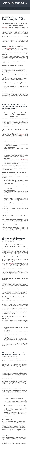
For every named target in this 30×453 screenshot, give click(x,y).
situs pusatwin (4, 27)
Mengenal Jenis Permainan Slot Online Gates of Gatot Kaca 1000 (13, 353)
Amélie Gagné (11, 20)
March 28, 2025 (4, 356)
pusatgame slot (21, 134)
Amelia (8, 241)
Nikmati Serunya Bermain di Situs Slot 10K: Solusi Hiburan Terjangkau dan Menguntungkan (14, 106)
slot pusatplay (9, 48)
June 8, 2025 (4, 241)
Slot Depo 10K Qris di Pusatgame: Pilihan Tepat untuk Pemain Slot (13, 239)
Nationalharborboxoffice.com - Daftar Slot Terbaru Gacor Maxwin (15, 3)
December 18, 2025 (5, 20)
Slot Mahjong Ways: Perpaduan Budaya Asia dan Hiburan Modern (13, 18)
